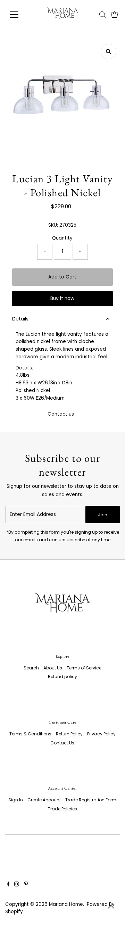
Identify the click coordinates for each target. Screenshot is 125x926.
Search (31, 668)
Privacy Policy (101, 734)
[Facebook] (8, 885)
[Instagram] (16, 885)
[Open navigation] (19, 14)
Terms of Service (84, 668)
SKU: (53, 225)
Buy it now (62, 298)
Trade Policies (62, 809)
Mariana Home (66, 904)
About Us (52, 668)
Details (20, 319)
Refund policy (62, 676)
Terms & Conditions (30, 734)
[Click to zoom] (108, 51)
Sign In (15, 800)
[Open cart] (114, 14)
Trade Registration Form (90, 800)
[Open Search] (102, 14)
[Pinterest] (26, 885)
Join (102, 514)
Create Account (44, 800)
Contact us (61, 414)
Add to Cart (62, 277)
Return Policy (69, 734)
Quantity (62, 238)
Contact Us (62, 743)
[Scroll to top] (111, 907)
